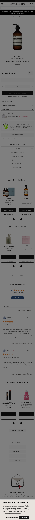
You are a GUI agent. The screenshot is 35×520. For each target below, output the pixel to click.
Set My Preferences (12, 517)
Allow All (24, 517)
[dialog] (17, 510)
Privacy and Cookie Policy (13, 513)
